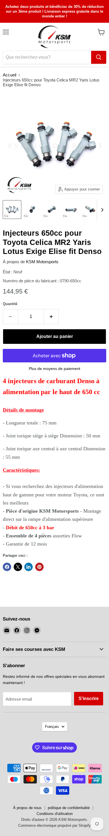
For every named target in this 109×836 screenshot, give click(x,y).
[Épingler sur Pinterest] (39, 567)
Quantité (10, 304)
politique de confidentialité (69, 808)
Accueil (9, 74)
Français (52, 726)
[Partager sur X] (18, 567)
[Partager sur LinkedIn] (28, 567)
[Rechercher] (98, 57)
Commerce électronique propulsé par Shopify (54, 825)
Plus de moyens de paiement (54, 368)
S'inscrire (89, 698)
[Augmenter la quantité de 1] (51, 316)
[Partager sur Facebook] (7, 567)
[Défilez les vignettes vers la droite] (101, 210)
